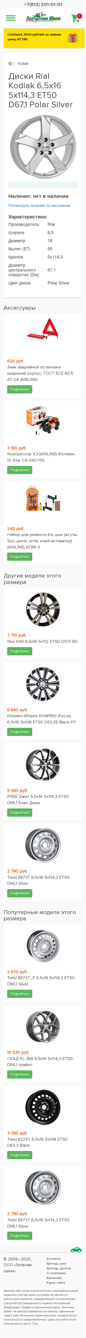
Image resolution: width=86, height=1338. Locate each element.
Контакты (54, 1259)
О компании (56, 1273)
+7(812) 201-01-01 (43, 4)
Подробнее (19, 389)
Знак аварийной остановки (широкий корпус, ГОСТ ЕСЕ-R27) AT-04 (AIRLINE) (40, 373)
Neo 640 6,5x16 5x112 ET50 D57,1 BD (42, 641)
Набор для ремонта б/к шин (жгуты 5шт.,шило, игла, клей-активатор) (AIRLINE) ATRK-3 (42, 540)
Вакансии (54, 1278)
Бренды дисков (59, 1268)
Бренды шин (56, 1263)
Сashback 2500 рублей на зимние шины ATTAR (34, 36)
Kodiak (23, 63)
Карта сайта (56, 1283)
